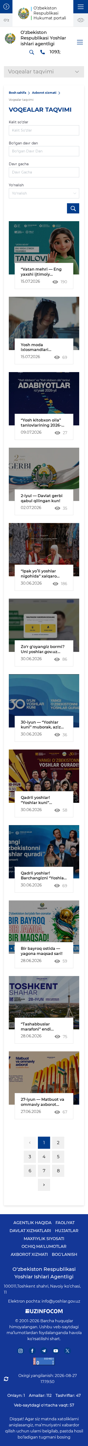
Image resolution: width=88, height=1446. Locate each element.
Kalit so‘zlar (18, 122)
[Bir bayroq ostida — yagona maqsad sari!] (44, 927)
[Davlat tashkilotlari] (6, 6)
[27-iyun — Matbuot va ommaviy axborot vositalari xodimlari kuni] (44, 1078)
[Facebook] (32, 1350)
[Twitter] (67, 1350)
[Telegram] (44, 1350)
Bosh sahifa (17, 92)
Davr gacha (19, 164)
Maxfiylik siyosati (44, 1238)
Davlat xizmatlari (30, 1230)
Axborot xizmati (44, 92)
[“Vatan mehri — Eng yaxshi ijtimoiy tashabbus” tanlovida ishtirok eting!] (44, 247)
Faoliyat (65, 1222)
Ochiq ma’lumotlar (44, 1246)
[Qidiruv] (31, 52)
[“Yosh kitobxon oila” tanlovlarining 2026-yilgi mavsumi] (44, 398)
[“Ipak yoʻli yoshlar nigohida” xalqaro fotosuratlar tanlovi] (44, 549)
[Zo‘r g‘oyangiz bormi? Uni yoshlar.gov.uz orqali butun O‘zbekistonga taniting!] (44, 625)
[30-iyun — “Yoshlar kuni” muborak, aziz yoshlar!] (44, 700)
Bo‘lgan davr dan (23, 143)
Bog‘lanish (64, 1254)
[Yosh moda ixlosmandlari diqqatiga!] (44, 323)
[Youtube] (55, 1350)
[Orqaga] (30, 1143)
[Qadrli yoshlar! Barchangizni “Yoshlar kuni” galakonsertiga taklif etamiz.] (44, 851)
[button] (80, 6)
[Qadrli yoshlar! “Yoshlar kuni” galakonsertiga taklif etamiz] (44, 776)
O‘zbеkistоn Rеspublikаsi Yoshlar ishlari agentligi (44, 1273)
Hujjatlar (66, 1230)
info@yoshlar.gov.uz (61, 1301)
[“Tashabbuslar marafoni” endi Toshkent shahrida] (44, 1002)
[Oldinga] (44, 1185)
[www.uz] (44, 1361)
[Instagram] (20, 1350)
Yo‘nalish (16, 185)
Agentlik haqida (32, 1222)
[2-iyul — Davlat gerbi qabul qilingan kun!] (44, 474)
